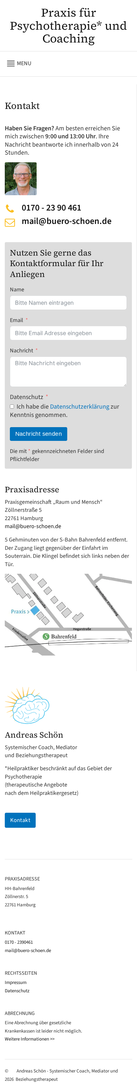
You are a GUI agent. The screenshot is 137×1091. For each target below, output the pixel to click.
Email (16, 320)
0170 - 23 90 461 (51, 208)
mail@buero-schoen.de (67, 221)
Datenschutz (26, 397)
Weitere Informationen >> (29, 1039)
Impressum (15, 982)
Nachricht (21, 351)
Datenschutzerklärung (79, 406)
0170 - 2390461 (19, 942)
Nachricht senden (38, 434)
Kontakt (20, 820)
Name (17, 290)
